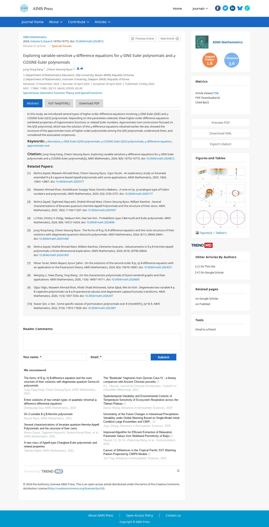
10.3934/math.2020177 (139, 194)
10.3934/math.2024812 (89, 41)
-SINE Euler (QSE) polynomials (80, 141)
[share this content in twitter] (225, 8)
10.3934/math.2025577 (70, 181)
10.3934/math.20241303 (54, 255)
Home (177, 8)
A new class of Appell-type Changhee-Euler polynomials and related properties (60, 444)
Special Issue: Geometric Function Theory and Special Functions (62, 93)
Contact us (173, 515)
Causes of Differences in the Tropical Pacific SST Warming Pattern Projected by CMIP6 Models (139, 452)
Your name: (32, 357)
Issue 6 (47, 41)
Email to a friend (205, 329)
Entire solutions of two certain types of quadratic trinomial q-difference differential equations (60, 401)
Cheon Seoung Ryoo (60, 69)
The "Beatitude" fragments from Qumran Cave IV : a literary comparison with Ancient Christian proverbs (139, 379)
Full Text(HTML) (59, 103)
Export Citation (220, 144)
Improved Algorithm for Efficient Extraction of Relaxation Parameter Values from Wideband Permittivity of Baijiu (137, 434)
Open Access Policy (139, 515)
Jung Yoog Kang (33, 69)
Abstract (33, 103)
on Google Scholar (206, 298)
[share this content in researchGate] (247, 8)
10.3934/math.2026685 (125, 279)
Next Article (167, 38)
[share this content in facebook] (218, 8)
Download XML (221, 133)
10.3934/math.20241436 (54, 239)
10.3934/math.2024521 (158, 267)
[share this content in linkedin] (232, 8)
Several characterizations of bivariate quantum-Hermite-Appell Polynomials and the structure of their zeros (61, 426)
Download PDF (89, 103)
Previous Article (145, 38)
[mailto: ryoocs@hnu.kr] (81, 68)
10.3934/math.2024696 (100, 222)
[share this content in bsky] (240, 8)
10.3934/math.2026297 (99, 296)
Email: (96, 357)
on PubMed (202, 304)
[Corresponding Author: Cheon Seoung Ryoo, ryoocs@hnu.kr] (78, 68)
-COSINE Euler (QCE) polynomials (122, 141)
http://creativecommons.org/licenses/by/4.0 (76, 488)
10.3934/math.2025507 (102, 210)
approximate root (38, 145)
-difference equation (158, 141)
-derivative (52, 141)
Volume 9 (36, 41)
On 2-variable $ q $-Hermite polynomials (48, 414)
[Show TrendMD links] (178, 470)
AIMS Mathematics (35, 37)
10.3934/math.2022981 (102, 308)
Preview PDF (221, 122)
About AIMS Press (100, 515)
